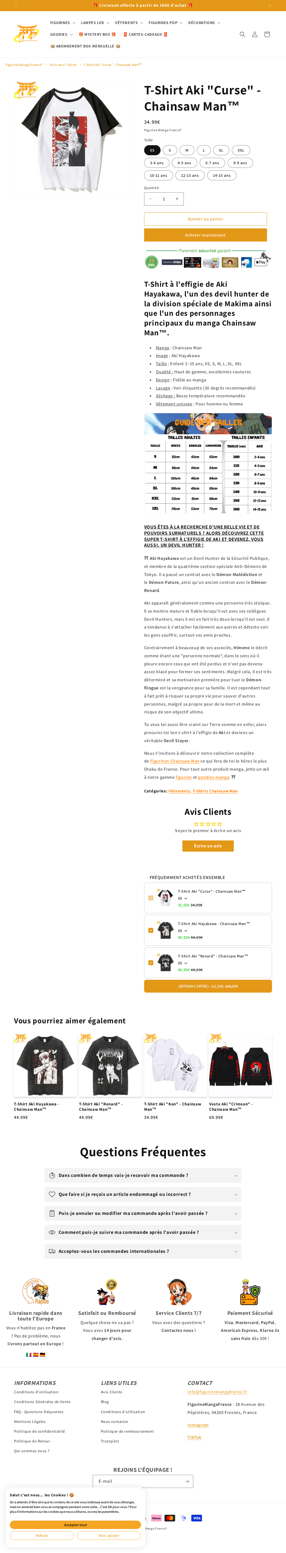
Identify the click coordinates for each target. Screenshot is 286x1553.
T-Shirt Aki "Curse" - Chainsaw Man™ (113, 65)
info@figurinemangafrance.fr (217, 1392)
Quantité (151, 187)
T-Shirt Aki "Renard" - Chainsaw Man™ (213, 956)
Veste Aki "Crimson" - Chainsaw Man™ (231, 1107)
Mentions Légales (30, 1421)
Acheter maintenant (205, 235)
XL (221, 150)
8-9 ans (240, 162)
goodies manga (213, 777)
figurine (184, 777)
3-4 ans (157, 162)
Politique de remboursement (127, 1431)
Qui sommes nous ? (31, 1450)
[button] (62, 22)
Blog (105, 1401)
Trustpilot (110, 1441)
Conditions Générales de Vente (42, 1401)
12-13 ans (190, 175)
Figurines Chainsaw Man (175, 761)
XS (152, 150)
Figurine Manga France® (24, 65)
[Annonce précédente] (16, 5)
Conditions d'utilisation (36, 1391)
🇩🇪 (43, 1355)
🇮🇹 (29, 1355)
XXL (241, 150)
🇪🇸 (36, 1355)
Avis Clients (111, 1391)
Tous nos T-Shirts (63, 65)
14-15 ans (222, 175)
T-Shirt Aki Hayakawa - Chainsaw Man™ (214, 923)
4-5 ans (184, 162)
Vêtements (179, 791)
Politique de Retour (32, 1441)
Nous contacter (114, 1421)
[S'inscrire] (187, 1481)
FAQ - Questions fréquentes (39, 1411)
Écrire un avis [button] (208, 846)
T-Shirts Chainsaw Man (215, 791)
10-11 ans (158, 175)
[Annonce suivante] (270, 5)
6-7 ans (212, 162)
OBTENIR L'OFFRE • (208, 986)
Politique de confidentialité (39, 1431)
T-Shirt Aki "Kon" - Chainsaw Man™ (172, 1107)
